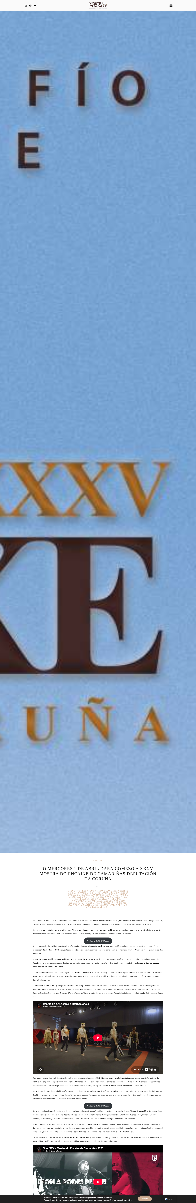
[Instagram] (25, 5)
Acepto (145, 1199)
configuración (125, 1200)
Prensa (98, 860)
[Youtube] (35, 5)
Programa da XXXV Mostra (98, 941)
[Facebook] (30, 5)
